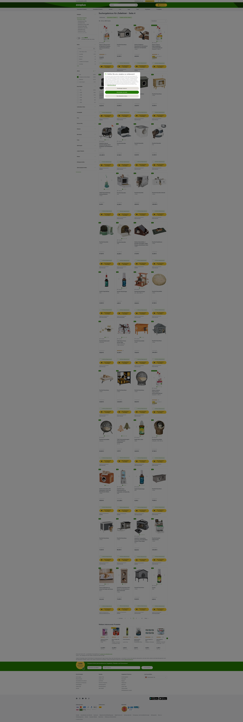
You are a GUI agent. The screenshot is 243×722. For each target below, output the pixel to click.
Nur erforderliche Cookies (122, 96)
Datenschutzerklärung (112, 85)
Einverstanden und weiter (122, 92)
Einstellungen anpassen (122, 88)
